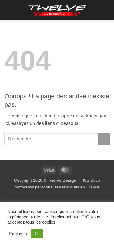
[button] (7, 10)
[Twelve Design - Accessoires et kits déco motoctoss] (57, 10)
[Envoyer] (104, 139)
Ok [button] (37, 233)
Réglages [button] (18, 233)
